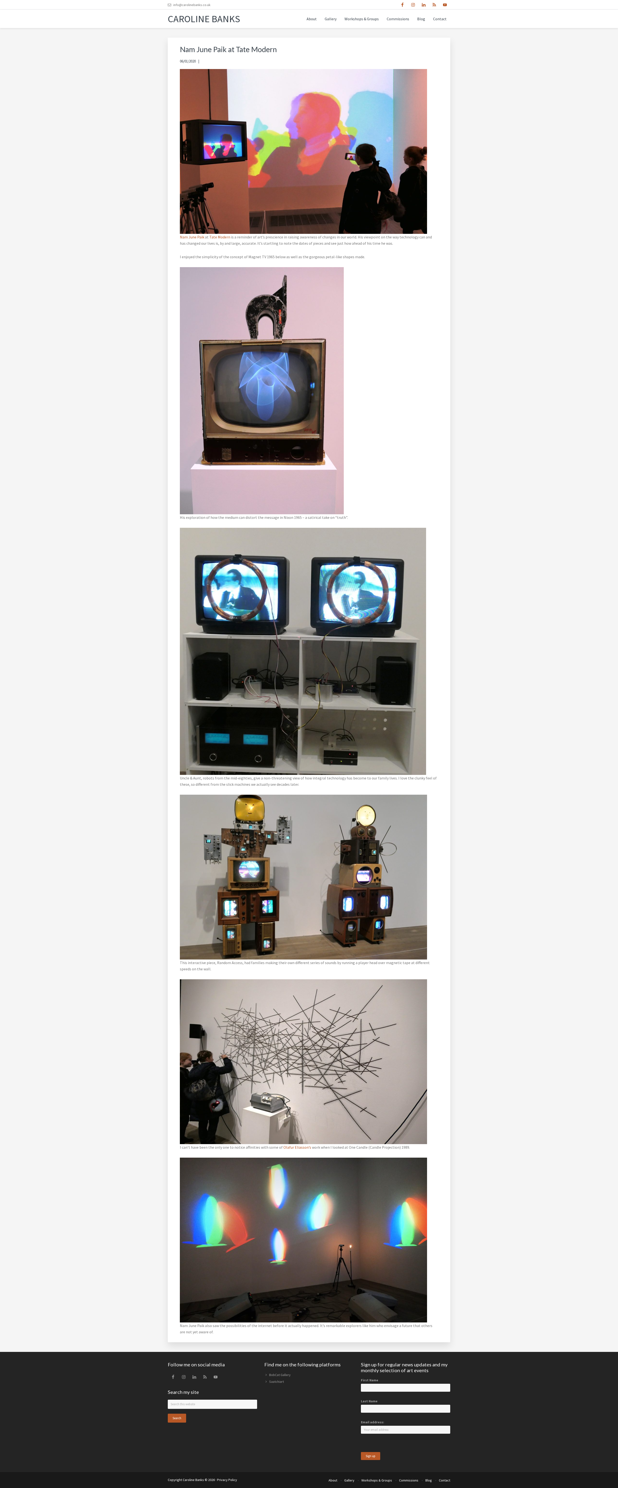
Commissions (408, 1480)
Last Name (369, 1401)
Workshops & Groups (376, 1480)
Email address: (372, 1422)
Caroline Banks (204, 19)
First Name (369, 1380)
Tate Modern (219, 237)
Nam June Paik (192, 237)
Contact (444, 1480)
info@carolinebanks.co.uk (192, 5)
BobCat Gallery (280, 1375)
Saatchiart (276, 1381)
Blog (428, 1480)
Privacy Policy (227, 1480)
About (333, 1480)
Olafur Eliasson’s (297, 1147)
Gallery (349, 1480)
